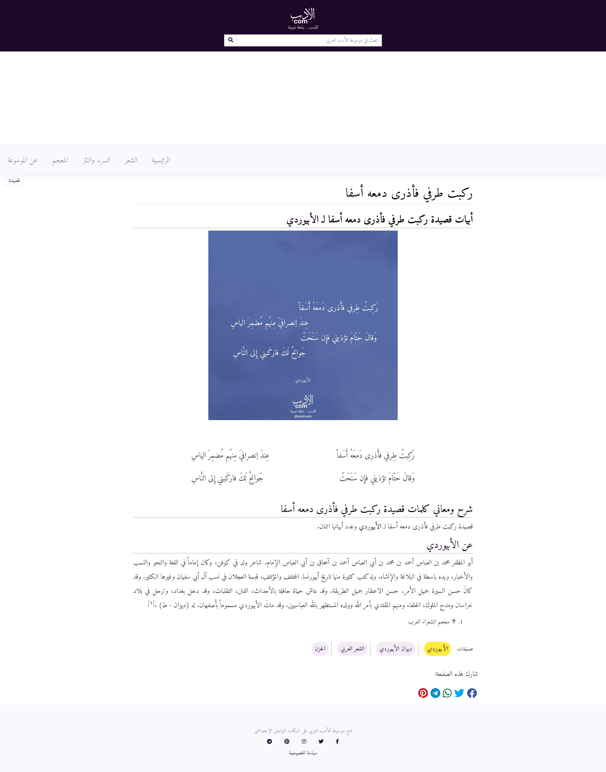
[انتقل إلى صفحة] (230, 40)
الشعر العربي (352, 648)
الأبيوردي (302, 220)
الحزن (320, 648)
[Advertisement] (303, 99)
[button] (337, 742)
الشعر (131, 160)
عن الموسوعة (23, 160)
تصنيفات (465, 649)
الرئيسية (161, 160)
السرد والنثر (96, 160)
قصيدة (14, 180)
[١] (151, 603)
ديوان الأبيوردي (395, 648)
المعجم (60, 160)
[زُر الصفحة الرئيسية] (303, 18)
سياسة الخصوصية (303, 753)
